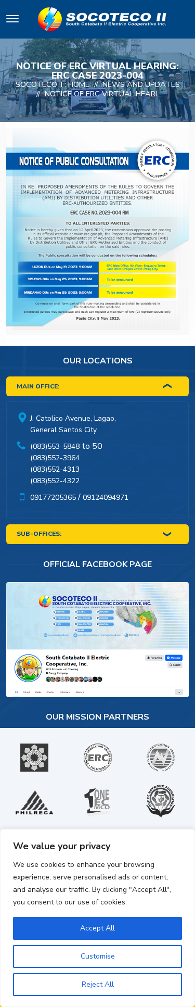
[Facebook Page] (97, 642)
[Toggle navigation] (12, 20)
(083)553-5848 (55, 446)
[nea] (160, 758)
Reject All (98, 984)
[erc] (97, 758)
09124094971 (105, 497)
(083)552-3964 (55, 458)
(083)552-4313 (55, 469)
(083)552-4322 (55, 481)
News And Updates (141, 84)
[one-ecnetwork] (160, 802)
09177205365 (53, 497)
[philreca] (34, 802)
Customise (98, 956)
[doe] (34, 758)
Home (78, 84)
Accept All (97, 928)
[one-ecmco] (97, 802)
